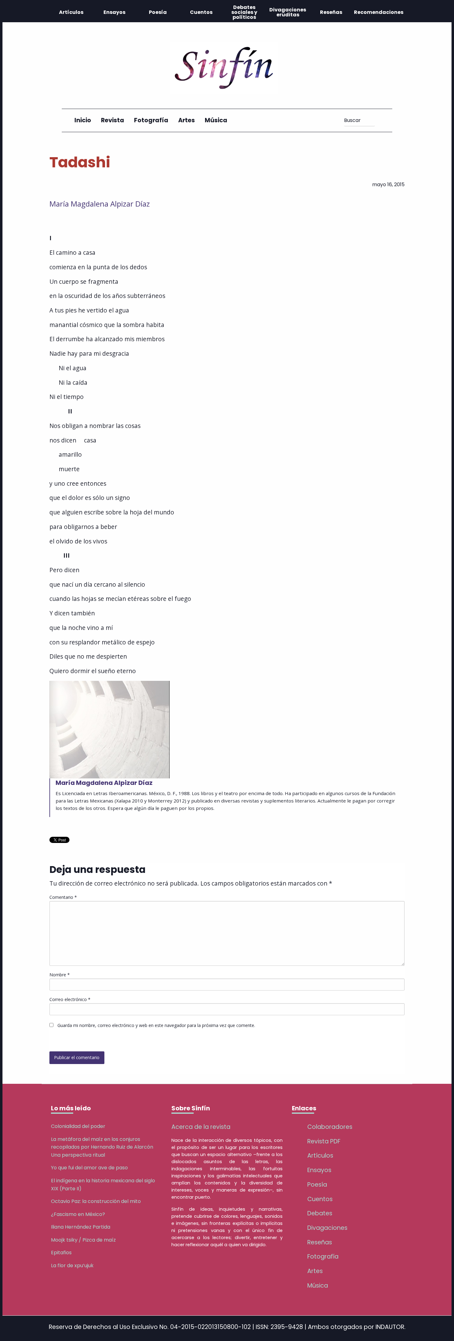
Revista (112, 120)
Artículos (71, 12)
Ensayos (114, 12)
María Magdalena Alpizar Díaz (99, 204)
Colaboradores (329, 1127)
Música (216, 120)
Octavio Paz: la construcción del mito (96, 1201)
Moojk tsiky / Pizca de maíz (83, 1239)
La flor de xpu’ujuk (72, 1265)
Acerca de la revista (200, 1127)
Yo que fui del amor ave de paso (89, 1167)
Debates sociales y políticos (244, 12)
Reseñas (331, 12)
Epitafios (61, 1252)
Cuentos (201, 12)
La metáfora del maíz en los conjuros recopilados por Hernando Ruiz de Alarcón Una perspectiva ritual (102, 1147)
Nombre (59, 975)
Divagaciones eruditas (287, 12)
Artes (186, 120)
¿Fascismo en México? (78, 1214)
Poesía (158, 12)
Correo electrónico (69, 999)
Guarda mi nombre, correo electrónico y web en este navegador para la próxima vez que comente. (156, 1025)
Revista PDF (323, 1141)
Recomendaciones (378, 12)
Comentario (63, 897)
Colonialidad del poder (78, 1126)
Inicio (82, 120)
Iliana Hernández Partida (80, 1226)
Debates (319, 1213)
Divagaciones (327, 1228)
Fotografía (151, 120)
